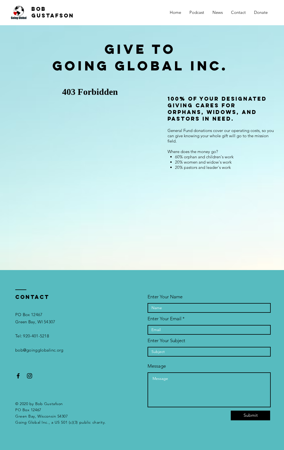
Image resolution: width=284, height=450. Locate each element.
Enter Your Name (165, 296)
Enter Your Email (164, 318)
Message (157, 366)
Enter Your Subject (166, 340)
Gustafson (52, 15)
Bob (38, 9)
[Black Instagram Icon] (29, 375)
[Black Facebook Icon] (18, 375)
